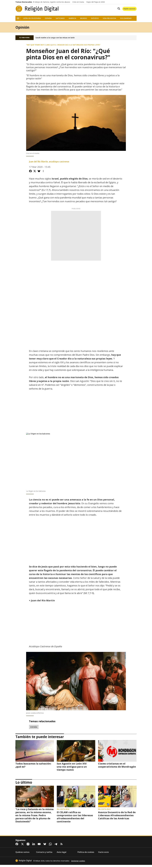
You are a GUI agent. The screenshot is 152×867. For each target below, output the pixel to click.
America (72, 18)
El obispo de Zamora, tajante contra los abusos (51, 2)
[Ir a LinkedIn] (34, 844)
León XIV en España (32, 18)
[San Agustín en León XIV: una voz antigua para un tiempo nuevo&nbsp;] (76, 751)
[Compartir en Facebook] (30, 171)
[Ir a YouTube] (40, 844)
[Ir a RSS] (62, 844)
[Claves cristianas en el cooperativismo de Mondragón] (117, 751)
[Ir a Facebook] (17, 844)
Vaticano (60, 18)
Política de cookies (85, 852)
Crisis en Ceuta (78, 2)
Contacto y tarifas (44, 852)
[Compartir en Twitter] (34, 171)
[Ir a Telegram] (56, 844)
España (48, 18)
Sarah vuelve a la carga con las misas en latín (55, 38)
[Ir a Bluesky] (45, 844)
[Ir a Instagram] (28, 844)
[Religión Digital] (37, 9)
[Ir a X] (23, 844)
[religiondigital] (23, 861)
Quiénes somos (22, 852)
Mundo (83, 18)
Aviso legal (61, 852)
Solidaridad (125, 18)
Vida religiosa (109, 18)
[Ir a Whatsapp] (51, 844)
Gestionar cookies (78, 861)
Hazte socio (103, 852)
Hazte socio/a (129, 8)
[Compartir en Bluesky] (39, 171)
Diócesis (95, 18)
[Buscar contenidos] (118, 8)
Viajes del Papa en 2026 (95, 2)
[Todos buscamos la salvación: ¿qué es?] (34, 751)
